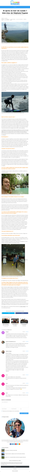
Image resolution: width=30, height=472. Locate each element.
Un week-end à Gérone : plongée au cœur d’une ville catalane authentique (15, 453)
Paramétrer (15, 468)
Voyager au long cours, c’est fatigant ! (15, 324)
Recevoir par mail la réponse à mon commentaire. (10, 411)
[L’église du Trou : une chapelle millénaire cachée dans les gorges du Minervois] (2, 457)
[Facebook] (10, 444)
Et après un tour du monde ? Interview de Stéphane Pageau (17, 14)
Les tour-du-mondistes (19, 19)
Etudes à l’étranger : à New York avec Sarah (6, 324)
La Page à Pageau (22, 306)
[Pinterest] (16, 444)
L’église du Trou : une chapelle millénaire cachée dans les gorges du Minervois (15, 457)
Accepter (15, 466)
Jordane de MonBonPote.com (11, 341)
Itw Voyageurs (7, 19)
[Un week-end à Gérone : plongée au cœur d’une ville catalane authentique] (2, 453)
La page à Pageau (12, 19)
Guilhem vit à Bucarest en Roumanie (24, 324)
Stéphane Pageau (9, 351)
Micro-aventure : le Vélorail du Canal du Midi (11, 450)
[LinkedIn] (14, 444)
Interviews (2, 19)
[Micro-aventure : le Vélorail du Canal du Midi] (2, 450)
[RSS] (19, 444)
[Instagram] (12, 444)
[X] (17, 444)
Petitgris (7, 331)
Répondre (27, 331)
